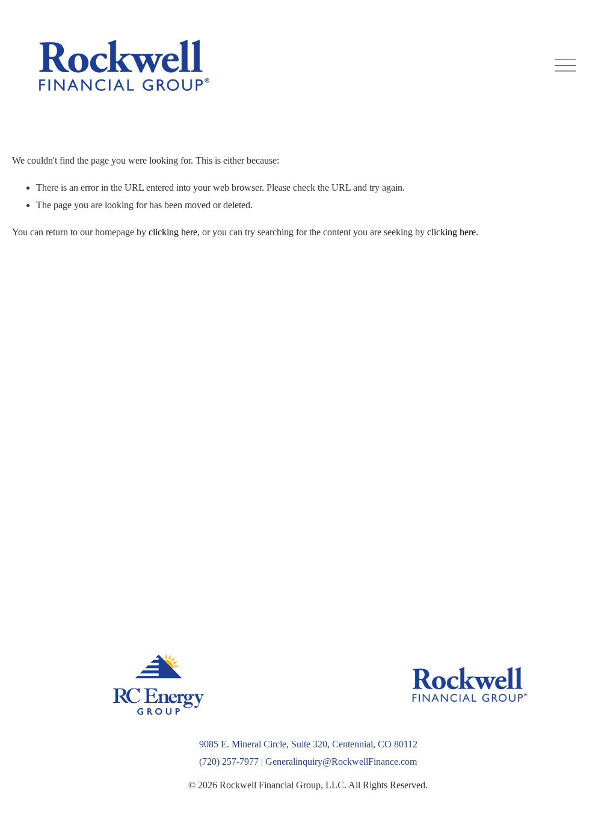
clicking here (173, 232)
